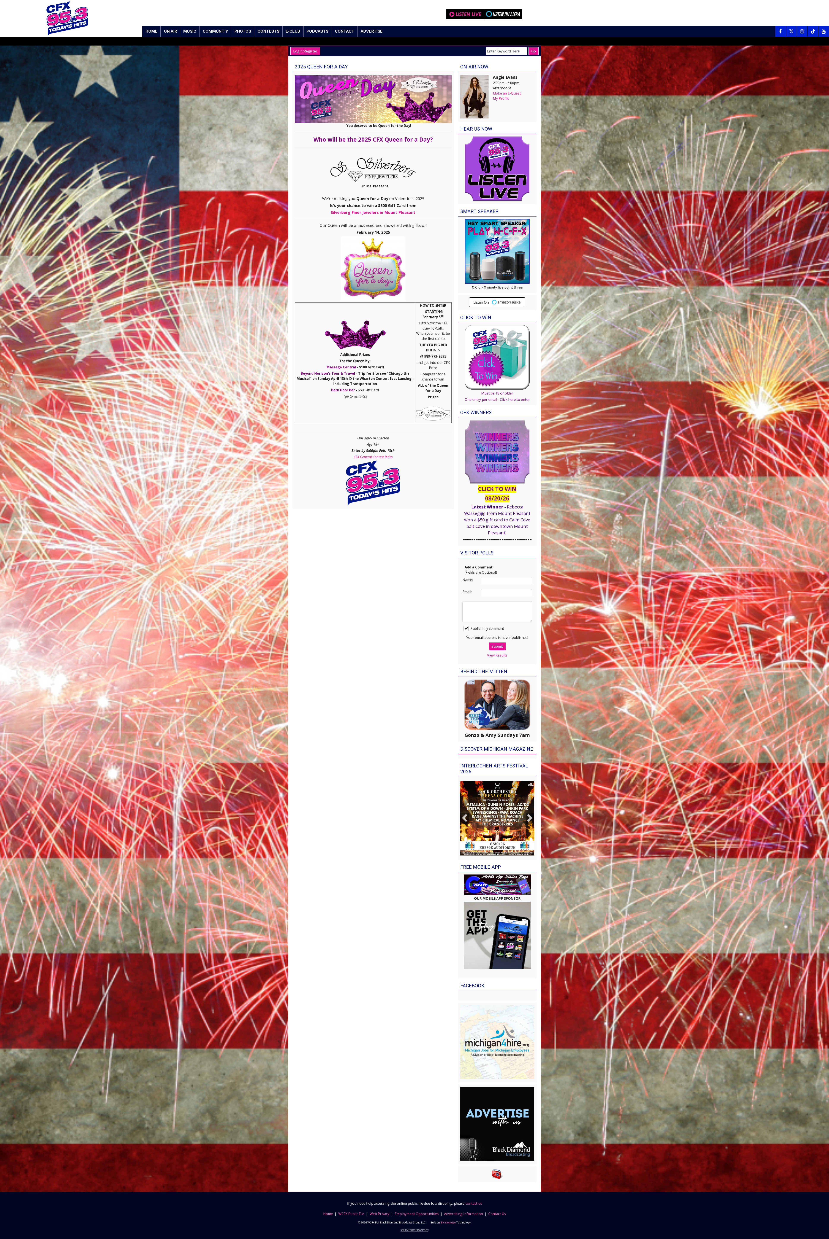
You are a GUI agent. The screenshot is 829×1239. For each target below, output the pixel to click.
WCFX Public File (351, 1213)
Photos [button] (242, 31)
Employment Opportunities (417, 1213)
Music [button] (189, 31)
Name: (467, 579)
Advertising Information (463, 1213)
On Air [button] (170, 31)
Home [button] (151, 31)
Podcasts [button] (317, 31)
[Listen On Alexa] (503, 14)
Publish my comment (487, 628)
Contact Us (497, 1213)
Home (328, 1213)
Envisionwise (448, 1222)
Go (533, 51)
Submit (497, 646)
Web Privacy (379, 1213)
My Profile (501, 98)
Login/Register (305, 51)
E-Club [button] (293, 31)
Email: (467, 591)
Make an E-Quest (507, 93)
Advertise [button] (372, 31)
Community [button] (215, 31)
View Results (497, 655)
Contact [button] (344, 31)
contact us (473, 1203)
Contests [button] (268, 31)
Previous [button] (464, 818)
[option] (497, 818)
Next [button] (530, 818)
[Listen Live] (465, 14)
